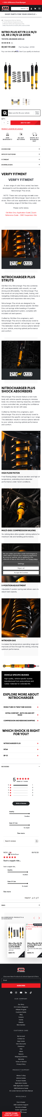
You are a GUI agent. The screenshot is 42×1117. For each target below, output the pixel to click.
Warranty (21, 1059)
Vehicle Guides (21, 1078)
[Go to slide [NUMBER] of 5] (34, 918)
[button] (11, 1114)
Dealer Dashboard (21, 1110)
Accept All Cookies (21, 573)
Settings (21, 563)
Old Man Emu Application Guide (18, 213)
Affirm (21, 1051)
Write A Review (21, 803)
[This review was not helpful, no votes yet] (36, 898)
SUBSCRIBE (21, 986)
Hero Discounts (21, 1044)
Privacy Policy (21, 1064)
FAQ (21, 1049)
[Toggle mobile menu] (39, 8)
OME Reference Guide (21, 1088)
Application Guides (21, 1083)
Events (21, 1019)
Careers (21, 1017)
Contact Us (21, 1038)
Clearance (21, 1046)
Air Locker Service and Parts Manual (21, 1091)
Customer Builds (21, 1012)
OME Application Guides (21, 1085)
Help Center (21, 1041)
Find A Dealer (21, 1102)
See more (21, 833)
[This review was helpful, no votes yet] (32, 898)
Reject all (21, 568)
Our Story (21, 1004)
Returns (21, 1054)
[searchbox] (19, 841)
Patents (21, 1022)
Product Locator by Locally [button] (12, 129)
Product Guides (21, 1080)
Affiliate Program (21, 1009)
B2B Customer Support (21, 1105)
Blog (21, 1014)
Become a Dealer (21, 1107)
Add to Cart (25, 123)
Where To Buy (21, 1075)
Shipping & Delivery (21, 1056)
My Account (21, 1036)
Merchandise (21, 1025)
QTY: (4, 119)
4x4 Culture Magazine (21, 1007)
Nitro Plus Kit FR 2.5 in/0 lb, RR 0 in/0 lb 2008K (15, 944)
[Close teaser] (21, 1112)
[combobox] (18, 8)
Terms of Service (21, 1061)
